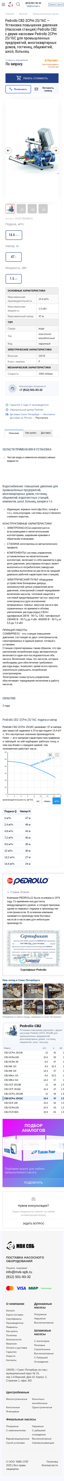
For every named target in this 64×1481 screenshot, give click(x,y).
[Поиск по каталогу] (18, 4)
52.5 (54, 1066)
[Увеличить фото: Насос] (32, 150)
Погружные (40, 1314)
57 (55, 1071)
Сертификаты (14, 1318)
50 (55, 1057)
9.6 (46, 1062)
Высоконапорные (44, 1322)
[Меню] (3, 4)
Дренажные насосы (43, 1305)
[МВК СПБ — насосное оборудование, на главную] (10, 4)
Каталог (10, 1310)
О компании (15, 1304)
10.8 (46, 1112)
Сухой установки (15, 1442)
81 (55, 1112)
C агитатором (41, 1341)
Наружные (40, 1318)
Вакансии (11, 1343)
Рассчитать (42, 417)
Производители (14, 1323)
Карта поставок (14, 1314)
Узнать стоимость (35, 78)
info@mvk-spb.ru (33, 6)
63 (55, 1103)
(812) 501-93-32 (33, 3)
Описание (14, 433)
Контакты (11, 1360)
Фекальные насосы (21, 1419)
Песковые (39, 1345)
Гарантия (11, 1351)
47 (55, 1089)
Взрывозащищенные (17, 1438)
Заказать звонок (56, 5)
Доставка (46, 433)
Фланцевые (12, 1411)
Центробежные (17, 1392)
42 (55, 1052)
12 (46, 1052)
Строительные (42, 1349)
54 (55, 1084)
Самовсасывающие (43, 1442)
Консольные (13, 1407)
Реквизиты (12, 1327)
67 (55, 1062)
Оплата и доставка (16, 1347)
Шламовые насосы (42, 1332)
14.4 (46, 1071)
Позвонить (20, 89)
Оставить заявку (48, 89)
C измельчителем (16, 1430)
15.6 (46, 1057)
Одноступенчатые (42, 1407)
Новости (10, 1356)
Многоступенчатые (16, 1399)
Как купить (31, 433)
